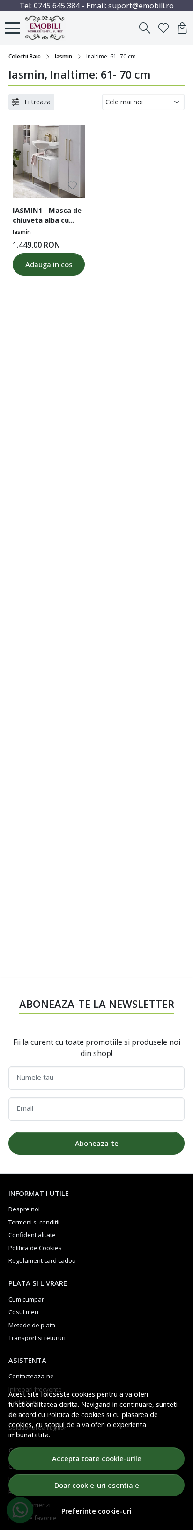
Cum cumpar (26, 1299)
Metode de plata (31, 1325)
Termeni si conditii (33, 1222)
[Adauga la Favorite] (72, 185)
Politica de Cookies (35, 1248)
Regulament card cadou (42, 1260)
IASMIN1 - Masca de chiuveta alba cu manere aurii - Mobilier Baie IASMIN (47, 216)
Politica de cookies (75, 1414)
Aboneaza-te (97, 1143)
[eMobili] (48, 28)
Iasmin (63, 56)
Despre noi (24, 1209)
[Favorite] (163, 28)
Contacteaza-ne (31, 1376)
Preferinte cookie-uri (96, 1511)
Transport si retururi (37, 1337)
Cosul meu (23, 1312)
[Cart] (182, 28)
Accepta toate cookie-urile (96, 1458)
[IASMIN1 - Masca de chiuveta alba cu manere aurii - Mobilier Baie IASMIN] (49, 161)
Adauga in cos (49, 264)
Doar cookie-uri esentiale (96, 1485)
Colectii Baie (24, 56)
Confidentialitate (32, 1235)
